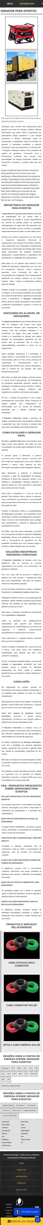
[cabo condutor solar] (22, 988)
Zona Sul (6, 1110)
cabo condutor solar (22, 1005)
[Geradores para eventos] (21, 82)
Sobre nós (21, 1170)
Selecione (5, 1068)
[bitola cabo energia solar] (22, 1027)
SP (31, 1068)
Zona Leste (16, 1110)
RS (9, 1074)
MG (19, 1068)
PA (9, 1079)
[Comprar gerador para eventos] (21, 115)
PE (15, 1074)
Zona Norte (20, 1105)
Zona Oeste (31, 1105)
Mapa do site (21, 1190)
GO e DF (34, 1074)
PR (36, 1068)
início (10, 4)
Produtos (21, 1183)
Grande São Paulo (29, 1110)
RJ (13, 1068)
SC (3, 1074)
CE (26, 1074)
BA (20, 1074)
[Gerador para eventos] (21, 49)
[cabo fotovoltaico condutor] (22, 945)
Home (21, 1163)
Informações (27, 4)
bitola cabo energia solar (21, 1045)
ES (25, 1068)
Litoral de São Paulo (10, 1115)
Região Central (8, 1105)
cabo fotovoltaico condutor (21, 964)
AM (3, 1079)
